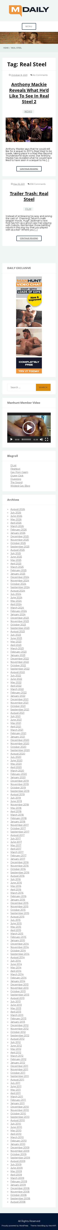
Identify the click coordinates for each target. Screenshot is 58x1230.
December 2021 (19, 699)
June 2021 (16, 719)
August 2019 (17, 794)
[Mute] (41, 439)
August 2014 (17, 957)
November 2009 (19, 1150)
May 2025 (15, 560)
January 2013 (17, 1021)
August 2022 (17, 672)
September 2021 (19, 709)
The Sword (16, 482)
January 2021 (17, 736)
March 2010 (17, 1137)
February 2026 (18, 529)
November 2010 (19, 1110)
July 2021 (15, 716)
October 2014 (18, 950)
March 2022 (17, 689)
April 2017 (15, 848)
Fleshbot (15, 468)
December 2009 (19, 1147)
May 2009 (16, 1171)
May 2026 (15, 519)
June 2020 (16, 760)
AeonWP (52, 1226)
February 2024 (18, 611)
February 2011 (18, 1100)
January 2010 (17, 1144)
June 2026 (16, 516)
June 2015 (16, 923)
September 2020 (20, 750)
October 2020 (18, 746)
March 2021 (16, 729)
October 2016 (18, 869)
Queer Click (16, 475)
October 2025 (18, 543)
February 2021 (18, 733)
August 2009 (17, 1161)
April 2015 (15, 930)
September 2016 (19, 872)
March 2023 (17, 648)
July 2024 (15, 594)
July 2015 (15, 920)
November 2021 (19, 702)
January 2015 (17, 940)
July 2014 (15, 960)
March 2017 (17, 852)
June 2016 (16, 882)
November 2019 (19, 784)
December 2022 (19, 658)
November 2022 (19, 662)
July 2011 (15, 1083)
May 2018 (15, 808)
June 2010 (16, 1127)
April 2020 (16, 767)
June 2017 (16, 842)
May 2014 (15, 967)
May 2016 (15, 886)
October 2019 (18, 787)
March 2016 (16, 892)
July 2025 (15, 553)
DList (13, 465)
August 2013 (17, 998)
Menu (29, 26)
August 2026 (17, 509)
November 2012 (19, 1028)
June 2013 (16, 1004)
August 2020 (17, 753)
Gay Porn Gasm (19, 472)
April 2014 (15, 971)
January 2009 (18, 1184)
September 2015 (19, 913)
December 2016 (19, 862)
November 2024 (19, 580)
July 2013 (15, 1001)
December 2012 (19, 1025)
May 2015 (15, 926)
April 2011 (15, 1093)
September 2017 (19, 831)
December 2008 (19, 1188)
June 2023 (16, 638)
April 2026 (15, 522)
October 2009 (18, 1154)
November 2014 (19, 947)
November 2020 (19, 743)
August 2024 (17, 590)
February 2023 (18, 651)
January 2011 (17, 1103)
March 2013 (16, 1015)
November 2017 (19, 825)
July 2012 (15, 1042)
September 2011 (19, 1076)
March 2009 (17, 1178)
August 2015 (17, 916)
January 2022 (17, 696)
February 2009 (18, 1181)
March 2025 (17, 567)
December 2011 (19, 1066)
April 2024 (16, 604)
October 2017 (18, 828)
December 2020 (19, 740)
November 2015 (19, 906)
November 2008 (19, 1191)
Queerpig (15, 479)
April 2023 (15, 645)
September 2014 (19, 954)
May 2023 (15, 641)
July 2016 (15, 879)
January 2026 (17, 533)
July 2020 (15, 757)
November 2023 (19, 621)
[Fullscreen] (46, 439)
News (28, 111)
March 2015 (16, 933)
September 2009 (20, 1157)
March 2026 (17, 526)
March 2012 (16, 1055)
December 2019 (19, 780)
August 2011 (17, 1079)
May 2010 (15, 1130)
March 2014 (17, 974)
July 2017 (15, 838)
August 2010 (17, 1120)
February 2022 (18, 692)
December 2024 (19, 577)
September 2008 (20, 1198)
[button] (29, 427)
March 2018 (17, 814)
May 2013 (15, 1008)
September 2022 (19, 668)
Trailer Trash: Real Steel (29, 196)
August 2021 (17, 713)
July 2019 (15, 797)
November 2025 (19, 539)
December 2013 (19, 984)
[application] (29, 428)
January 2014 (17, 981)
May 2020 (16, 763)
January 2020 (18, 777)
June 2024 (16, 597)
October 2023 (18, 624)
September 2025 (19, 546)
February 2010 (18, 1140)
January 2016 (17, 899)
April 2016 (15, 889)
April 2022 (15, 685)
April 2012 (15, 1052)
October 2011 (17, 1072)
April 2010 (15, 1134)
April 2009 (16, 1174)
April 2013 (15, 1011)
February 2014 (18, 977)
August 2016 (17, 875)
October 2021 (18, 706)
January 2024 (17, 614)
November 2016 (19, 865)
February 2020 (18, 774)
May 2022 (15, 682)
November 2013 (19, 988)
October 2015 (17, 909)
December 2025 (19, 536)
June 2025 (16, 556)
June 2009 (16, 1167)
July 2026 (15, 512)
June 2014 (16, 964)
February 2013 (18, 1018)
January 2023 (17, 655)
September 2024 (20, 587)
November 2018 (19, 804)
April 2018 (15, 811)
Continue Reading (31, 169)
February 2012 (18, 1059)
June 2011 (15, 1086)
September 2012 (19, 1035)
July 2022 (15, 675)
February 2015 (18, 937)
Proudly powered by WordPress (15, 1226)
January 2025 (17, 573)
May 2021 (15, 723)
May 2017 (15, 845)
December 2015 (19, 903)
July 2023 (15, 634)
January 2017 (17, 859)
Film (28, 209)
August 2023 (17, 631)
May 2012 (15, 1049)
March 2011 (16, 1096)
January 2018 (17, 821)
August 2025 (17, 550)
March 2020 (17, 770)
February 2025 (18, 570)
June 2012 (16, 1045)
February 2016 (18, 896)
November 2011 (19, 1069)
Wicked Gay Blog (20, 485)
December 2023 (19, 617)
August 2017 (17, 835)
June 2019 (16, 801)
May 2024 (16, 600)
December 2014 (19, 943)
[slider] (26, 439)
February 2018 (18, 818)
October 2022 (18, 665)
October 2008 (18, 1195)
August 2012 (17, 1038)
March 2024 (17, 607)
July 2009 (15, 1164)
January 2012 (17, 1062)
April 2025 (15, 563)
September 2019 (19, 791)
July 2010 (15, 1123)
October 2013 (18, 991)
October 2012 (18, 1032)
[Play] (11, 439)
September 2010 (19, 1117)
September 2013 (19, 994)
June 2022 (16, 679)
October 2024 (18, 584)
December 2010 (19, 1106)
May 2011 (15, 1089)
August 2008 (17, 1201)
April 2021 (15, 726)
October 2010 (18, 1113)
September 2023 (19, 628)
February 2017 (18, 855)
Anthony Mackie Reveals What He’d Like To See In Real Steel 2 (29, 92)
